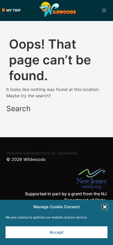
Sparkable (68, 153)
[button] (104, 207)
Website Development (28, 153)
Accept (57, 232)
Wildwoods (34, 159)
